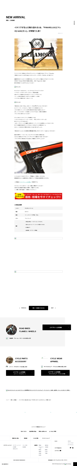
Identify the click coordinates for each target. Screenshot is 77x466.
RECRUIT (45, 2)
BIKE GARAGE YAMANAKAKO (19, 460)
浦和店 (40, 451)
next (52, 307)
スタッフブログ (70, 442)
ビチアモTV (57, 450)
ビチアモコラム (70, 444)
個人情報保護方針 (5, 464)
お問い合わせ (15, 448)
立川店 (46, 451)
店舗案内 (35, 445)
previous (23, 307)
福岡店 (46, 449)
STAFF (22, 2)
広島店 (40, 453)
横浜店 (40, 449)
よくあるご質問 (43, 4)
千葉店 (46, 453)
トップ (7, 399)
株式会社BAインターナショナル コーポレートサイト (57, 460)
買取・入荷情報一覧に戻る (38, 308)
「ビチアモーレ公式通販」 (25, 182)
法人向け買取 (26, 4)
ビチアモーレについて (17, 445)
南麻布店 (46, 445)
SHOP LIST (27, 2)
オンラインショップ (46, 438)
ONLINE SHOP (34, 2)
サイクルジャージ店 (41, 447)
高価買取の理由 (32, 431)
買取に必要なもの (43, 431)
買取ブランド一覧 (34, 4)
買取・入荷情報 (13, 399)
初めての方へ (14, 4)
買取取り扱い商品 (15, 438)
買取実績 (20, 4)
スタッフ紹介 (25, 445)
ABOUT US (18, 2)
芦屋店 (40, 445)
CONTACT (40, 2)
